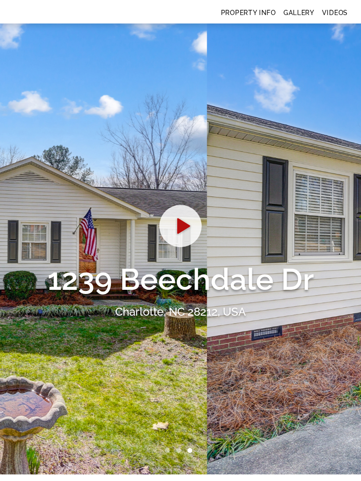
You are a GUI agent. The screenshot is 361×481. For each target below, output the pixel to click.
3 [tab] (191, 451)
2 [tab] (180, 451)
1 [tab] (169, 451)
